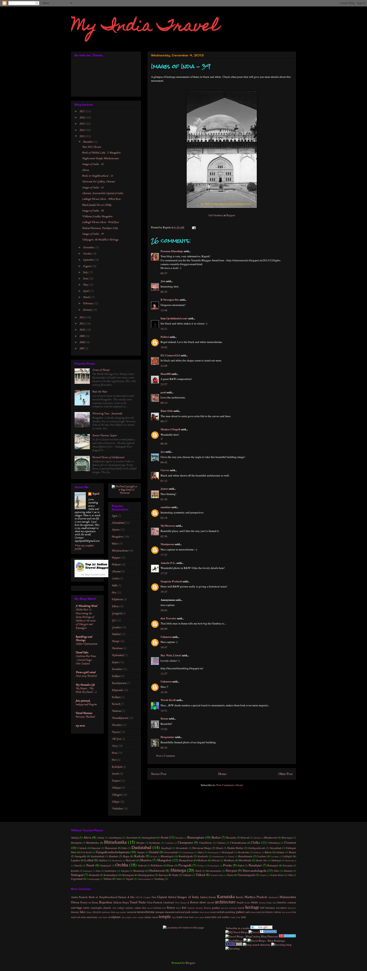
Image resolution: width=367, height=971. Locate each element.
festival (157, 907)
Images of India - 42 (92, 164)
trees (191, 917)
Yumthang (159, 878)
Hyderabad (117, 655)
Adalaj (75, 837)
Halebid (116, 634)
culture (137, 907)
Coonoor (290, 842)
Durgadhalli (275, 848)
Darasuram (111, 848)
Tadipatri (187, 875)
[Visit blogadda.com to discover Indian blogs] (287, 936)
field (164, 907)
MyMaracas (168, 525)
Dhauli (219, 848)
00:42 (164, 462)
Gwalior (116, 627)
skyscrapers (126, 917)
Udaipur (116, 787)
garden (216, 908)
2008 (82, 342)
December (88, 142)
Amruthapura (115, 837)
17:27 (164, 555)
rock (78, 917)
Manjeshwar (186, 860)
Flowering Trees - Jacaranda (107, 413)
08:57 (164, 273)
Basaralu (231, 837)
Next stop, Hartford (86, 676)
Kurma (231, 856)
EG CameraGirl (170, 355)
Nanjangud (105, 865)
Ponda (227, 865)
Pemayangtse (213, 865)
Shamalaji (139, 871)
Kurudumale (245, 856)
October (87, 253)
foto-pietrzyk (83, 700)
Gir (114, 620)
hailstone (233, 907)
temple (165, 916)
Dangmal (95, 848)
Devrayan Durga (201, 848)
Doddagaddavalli (256, 848)
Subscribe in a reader (237, 928)
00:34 (164, 747)
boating (262, 902)
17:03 (164, 729)
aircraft (210, 902)
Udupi (115, 801)
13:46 (164, 310)
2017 (82, 111)
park (248, 912)
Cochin (115, 578)
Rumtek (75, 870)
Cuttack (82, 848)
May (86, 284)
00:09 (164, 629)
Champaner (185, 842)
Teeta (230, 875)
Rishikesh (117, 767)
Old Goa (116, 739)
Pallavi (165, 337)
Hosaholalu (243, 852)
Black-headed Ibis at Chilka (96, 205)
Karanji (212, 897)
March (86, 297)
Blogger (190, 963)
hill (262, 908)
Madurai (116, 711)
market (123, 912)
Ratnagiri (272, 865)
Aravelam (131, 837)
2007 (82, 348)
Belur (114, 543)
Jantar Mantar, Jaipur (104, 435)
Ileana (164, 718)
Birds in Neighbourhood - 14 (97, 176)
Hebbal (172, 897)
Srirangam (128, 875)
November (88, 247)
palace (240, 912)
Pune (114, 753)
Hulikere (257, 852)
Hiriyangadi (227, 852)
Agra (114, 515)
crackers (129, 907)
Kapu (126, 856)
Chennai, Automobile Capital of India (102, 193)
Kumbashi (203, 856)
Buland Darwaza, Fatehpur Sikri (100, 228)
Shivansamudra (213, 870)
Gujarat (162, 897)
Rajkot (241, 865)
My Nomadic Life (85, 685)
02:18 (164, 518)
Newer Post (158, 774)
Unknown (166, 637)
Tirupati (263, 875)
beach (240, 902)
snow (134, 917)
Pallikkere (156, 865)
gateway (224, 907)
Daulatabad (141, 847)
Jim (163, 281)
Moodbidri (245, 860)
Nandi (90, 865)
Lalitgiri (287, 856)
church (107, 908)
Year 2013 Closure (91, 147)
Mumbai (116, 725)
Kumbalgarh (186, 856)
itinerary (75, 912)
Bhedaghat (76, 842)
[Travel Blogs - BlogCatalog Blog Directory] (251, 936)
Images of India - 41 (92, 187)
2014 (82, 130)
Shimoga (178, 870)
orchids (220, 912)
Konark (116, 704)
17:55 (164, 573)
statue (147, 917)
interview (292, 907)
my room (80, 725)
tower (186, 917)
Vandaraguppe (93, 878)
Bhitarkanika (115, 842)
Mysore (116, 732)
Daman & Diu (126, 897)
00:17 (164, 421)
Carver (165, 470)
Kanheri (113, 856)
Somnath (94, 875)
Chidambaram (238, 842)
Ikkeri (268, 852)
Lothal (89, 860)
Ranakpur (255, 865)
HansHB (166, 374)
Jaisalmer (117, 669)
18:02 (164, 347)
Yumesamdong (144, 878)
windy (232, 917)
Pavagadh (185, 865)
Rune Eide (167, 411)
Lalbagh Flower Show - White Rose (101, 199)
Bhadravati (270, 837)
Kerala (239, 897)
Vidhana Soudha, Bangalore (97, 216)
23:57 (164, 384)
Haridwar (117, 648)
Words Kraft (168, 700)
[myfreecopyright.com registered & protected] (124, 493)
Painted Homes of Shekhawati (108, 457)
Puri (114, 760)
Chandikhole (205, 842)
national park (183, 912)
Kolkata (116, 697)
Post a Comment (165, 756)
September (88, 260)
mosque (159, 912)
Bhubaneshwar (120, 550)
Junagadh (80, 856)
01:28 (164, 499)
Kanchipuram (119, 683)
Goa (154, 897)
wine (238, 917)
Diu (114, 592)
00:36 (164, 443)
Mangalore (164, 860)
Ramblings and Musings (84, 638)
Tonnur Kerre (277, 875)
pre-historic (267, 912)
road (73, 917)
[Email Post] (193, 227)
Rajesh (95, 493)
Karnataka (226, 896)
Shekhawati (157, 870)
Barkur (216, 837)
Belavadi (245, 837)
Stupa (125, 902)
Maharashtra (287, 897)
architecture (225, 902)
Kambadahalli (97, 856)
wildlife (225, 917)
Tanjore (116, 780)
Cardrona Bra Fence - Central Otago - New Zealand (86, 660)
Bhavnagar (287, 837)
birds (254, 902)
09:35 (164, 292)
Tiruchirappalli (246, 875)
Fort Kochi (86, 852)
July (85, 272)
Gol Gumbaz (216, 215)
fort (184, 907)
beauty (247, 902)
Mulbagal (276, 860)
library (89, 912)
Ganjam (141, 852)
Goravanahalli (171, 852)
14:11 (164, 329)
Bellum (257, 837)
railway (277, 912)
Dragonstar (167, 737)
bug (274, 902)
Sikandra (288, 870)
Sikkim (117, 902)
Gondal (154, 852)
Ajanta (115, 529)
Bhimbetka (92, 842)
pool (259, 912)
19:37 (164, 592)
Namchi (78, 865)
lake (82, 912)
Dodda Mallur (235, 848)
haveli (241, 907)
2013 (82, 136)
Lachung (274, 856)
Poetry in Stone (89, 902)
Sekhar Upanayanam (86, 643)
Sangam (125, 870)
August (87, 266)
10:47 (164, 647)
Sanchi (115, 773)
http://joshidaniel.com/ (174, 318)
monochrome (146, 912)
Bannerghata (195, 837)
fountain (191, 907)
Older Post (285, 774)
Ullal (290, 875)
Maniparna (167, 544)
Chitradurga (274, 842)
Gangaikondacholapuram (113, 852)
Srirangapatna (146, 875)
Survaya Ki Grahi (168, 875)
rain (283, 912)
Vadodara (117, 808)
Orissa (75, 902)
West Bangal (181, 902)
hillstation (270, 907)
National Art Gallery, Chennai (98, 181)
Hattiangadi (212, 852)
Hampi (115, 641)
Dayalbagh (166, 848)
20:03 (164, 610)
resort (288, 912)
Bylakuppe (154, 842)
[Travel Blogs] (245, 941)
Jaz (163, 451)
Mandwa (146, 860)
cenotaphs (96, 908)
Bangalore (117, 536)
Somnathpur (111, 875)
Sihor (276, 870)
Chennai (116, 571)
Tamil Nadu (138, 902)
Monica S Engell (170, 429)
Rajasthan (105, 902)
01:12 (164, 481)
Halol (200, 852)
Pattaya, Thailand (85, 716)
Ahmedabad (118, 523)
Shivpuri (231, 870)
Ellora (115, 606)
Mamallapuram (120, 718)
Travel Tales (82, 652)
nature (195, 912)
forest (178, 907)
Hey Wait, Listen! (171, 655)
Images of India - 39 (92, 234)
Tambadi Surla (216, 875)
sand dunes (103, 917)
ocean (213, 912)
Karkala (139, 856)
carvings (76, 907)
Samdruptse (110, 870)
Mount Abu (261, 860)
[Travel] (253, 932)
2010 (82, 329)
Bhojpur (140, 842)
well (219, 917)
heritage (252, 907)
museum (170, 912)
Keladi (154, 856)
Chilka (255, 842)
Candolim (169, 842)
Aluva (85, 170)
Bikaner (116, 564)
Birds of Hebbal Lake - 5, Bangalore (101, 152)
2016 (82, 117)
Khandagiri (167, 856)
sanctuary (91, 917)
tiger (174, 917)
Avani (164, 837)
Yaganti (129, 878)
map (117, 912)
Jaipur (115, 662)
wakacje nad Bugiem (86, 704)
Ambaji (100, 837)
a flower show (197, 902)
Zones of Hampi (101, 370)
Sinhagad (77, 875)
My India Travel (145, 27)
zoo (243, 917)
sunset (155, 917)
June (86, 278)
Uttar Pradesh (154, 902)
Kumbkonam (218, 856)
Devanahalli (182, 848)
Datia (124, 848)
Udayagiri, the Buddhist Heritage (100, 239)
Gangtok (116, 613)
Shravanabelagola (254, 870)
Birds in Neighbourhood (103, 897)
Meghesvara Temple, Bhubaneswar (100, 158)
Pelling (200, 865)
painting (230, 912)
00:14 (164, 403)
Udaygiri (117, 794)
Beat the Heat (99, 391)
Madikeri (103, 860)
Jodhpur (116, 676)
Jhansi (292, 852)
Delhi (114, 585)
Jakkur (204, 897)
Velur (118, 878)
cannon (292, 902)
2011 (82, 323)
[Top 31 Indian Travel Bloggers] (93, 576)
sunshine (166, 507)
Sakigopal (87, 870)
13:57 (164, 673)
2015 (82, 123)
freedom (199, 907)
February (88, 303)
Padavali (142, 865)
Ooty (114, 746)
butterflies (282, 902)
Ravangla (287, 865)
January (87, 309)
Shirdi (198, 870)
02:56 (164, 536)
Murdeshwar (290, 860)
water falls (210, 917)
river (293, 912)
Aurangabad (149, 837)
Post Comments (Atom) (229, 785)
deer (144, 907)
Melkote (202, 860)
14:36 (164, 692)
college (120, 907)
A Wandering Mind (86, 606)
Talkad (200, 875)
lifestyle (97, 912)
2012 (82, 317)
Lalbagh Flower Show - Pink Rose (100, 222)
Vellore (107, 879)
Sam (98, 870)
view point (199, 917)
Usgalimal (77, 879)
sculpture (115, 917)
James (164, 488)
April (86, 291)
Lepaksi (75, 860)
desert (150, 907)
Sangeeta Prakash (171, 581)
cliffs (114, 907)
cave (86, 907)
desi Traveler (168, 618)
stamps (141, 917)
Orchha (121, 865)
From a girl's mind (85, 672)
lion (113, 912)
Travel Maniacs (84, 713)
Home (222, 774)
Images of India (188, 897)
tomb (179, 917)
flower (171, 907)
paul (163, 392)
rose (83, 917)
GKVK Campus (143, 897)
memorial (131, 912)
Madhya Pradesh (255, 897)
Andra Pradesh (79, 897)
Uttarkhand (168, 902)
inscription (281, 907)
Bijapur (230, 215)
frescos (207, 907)
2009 (82, 336)
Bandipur (179, 837)
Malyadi (131, 860)
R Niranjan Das (170, 299)
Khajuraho (117, 690)
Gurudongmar (188, 852)
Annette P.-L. (168, 563)
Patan (170, 865)
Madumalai (117, 860)
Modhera (229, 860)
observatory (204, 912)
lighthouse (105, 912)
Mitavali (216, 860)
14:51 (164, 710)
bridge (269, 902)
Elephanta (117, 599)
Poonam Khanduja (172, 251)
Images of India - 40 (92, 210)
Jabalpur (280, 852)
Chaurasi (221, 842)
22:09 (164, 366)
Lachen (261, 856)
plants (253, 912)
